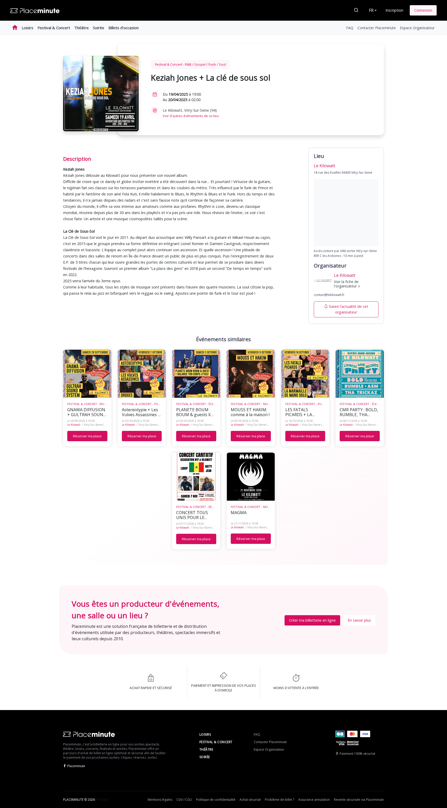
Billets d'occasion (123, 27)
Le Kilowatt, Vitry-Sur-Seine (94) (191, 113)
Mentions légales (160, 799)
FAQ (349, 27)
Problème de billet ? (279, 799)
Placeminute (76, 766)
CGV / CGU (184, 799)
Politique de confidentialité (215, 799)
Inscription (394, 10)
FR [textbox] (371, 10)
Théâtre (81, 27)
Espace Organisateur (417, 27)
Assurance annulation (314, 799)
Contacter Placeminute (376, 27)
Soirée (98, 27)
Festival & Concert (54, 27)
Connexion (423, 10)
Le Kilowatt (73, 424)
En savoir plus (359, 620)
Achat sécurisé (250, 799)
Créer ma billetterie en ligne (312, 620)
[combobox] (372, 10)
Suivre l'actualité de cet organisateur (348, 309)
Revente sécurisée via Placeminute (359, 799)
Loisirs (27, 27)
